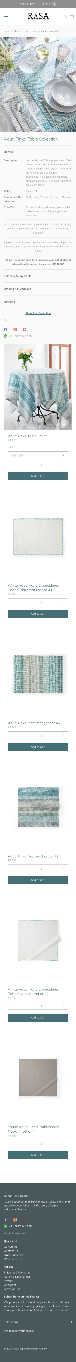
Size (10, 447)
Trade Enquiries (13, 1255)
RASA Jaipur (19, 1348)
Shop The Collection (38, 313)
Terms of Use (12, 1289)
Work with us (12, 1259)
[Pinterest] (25, 1219)
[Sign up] (70, 1322)
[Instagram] (15, 1219)
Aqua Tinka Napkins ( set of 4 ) (33, 856)
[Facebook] (6, 1219)
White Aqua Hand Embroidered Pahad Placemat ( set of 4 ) (33, 587)
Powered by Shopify (36, 1348)
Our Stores (11, 1246)
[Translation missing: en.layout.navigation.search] (65, 17)
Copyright (10, 1285)
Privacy (8, 1280)
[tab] (38, 213)
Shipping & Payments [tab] (17, 276)
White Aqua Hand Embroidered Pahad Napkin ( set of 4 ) (33, 991)
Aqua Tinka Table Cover (27, 436)
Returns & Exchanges (17, 1276)
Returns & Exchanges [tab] (17, 289)
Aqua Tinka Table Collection (46, 31)
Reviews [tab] (9, 301)
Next (7, 320)
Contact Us (11, 1251)
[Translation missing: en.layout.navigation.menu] (6, 16)
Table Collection (21, 31)
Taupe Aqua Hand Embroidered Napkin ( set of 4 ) (33, 1129)
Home (7, 31)
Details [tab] (8, 152)
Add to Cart (38, 476)
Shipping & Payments (17, 1272)
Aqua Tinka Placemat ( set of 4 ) (34, 723)
